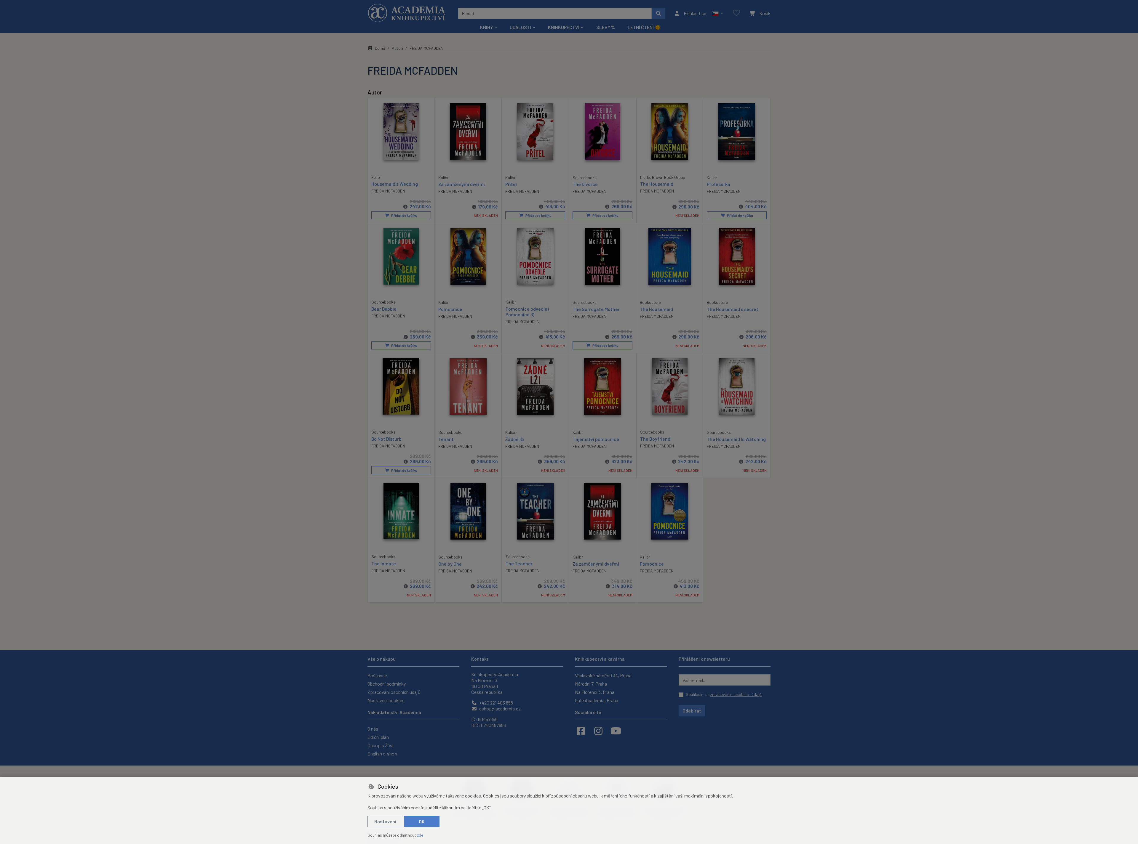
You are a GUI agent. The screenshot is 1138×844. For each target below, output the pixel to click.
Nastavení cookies (386, 700)
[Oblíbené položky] (736, 13)
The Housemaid (656, 184)
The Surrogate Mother (596, 309)
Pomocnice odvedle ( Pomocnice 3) (528, 311)
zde (420, 834)
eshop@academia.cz (499, 708)
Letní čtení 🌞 (644, 27)
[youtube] (616, 731)
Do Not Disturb (386, 439)
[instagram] (598, 731)
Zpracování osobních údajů (394, 692)
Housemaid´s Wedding (394, 184)
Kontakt (480, 659)
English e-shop (382, 753)
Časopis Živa (380, 745)
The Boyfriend (655, 439)
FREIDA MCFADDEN (388, 190)
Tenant (446, 439)
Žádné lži (514, 439)
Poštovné (377, 675)
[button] (717, 13)
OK (422, 821)
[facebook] (581, 731)
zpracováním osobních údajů (736, 694)
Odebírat (692, 710)
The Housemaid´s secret (732, 309)
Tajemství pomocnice (596, 439)
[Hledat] (658, 13)
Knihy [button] (486, 27)
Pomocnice (450, 309)
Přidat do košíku (404, 215)
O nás (372, 728)
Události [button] (520, 27)
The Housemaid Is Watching (736, 439)
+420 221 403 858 (495, 702)
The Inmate (383, 563)
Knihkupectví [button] (563, 27)
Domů (380, 48)
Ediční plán (378, 737)
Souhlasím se (724, 694)
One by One (450, 564)
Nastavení (385, 821)
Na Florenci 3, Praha (594, 692)
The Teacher (519, 563)
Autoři (397, 48)
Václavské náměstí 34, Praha (603, 675)
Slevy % (605, 27)
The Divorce (585, 184)
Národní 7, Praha (591, 683)
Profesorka (718, 184)
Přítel (511, 184)
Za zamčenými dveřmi (461, 184)
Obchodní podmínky (386, 683)
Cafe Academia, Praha (596, 700)
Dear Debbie (384, 309)
